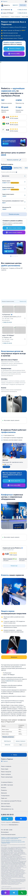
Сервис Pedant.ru (5, 16)
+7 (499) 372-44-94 (22, 9)
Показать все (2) (23, 301)
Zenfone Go (7, 744)
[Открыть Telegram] (7, 819)
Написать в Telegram (15, 48)
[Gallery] (14, 515)
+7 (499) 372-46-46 (22, 13)
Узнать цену (23, 5)
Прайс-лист (4, 798)
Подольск (5, 1)
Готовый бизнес (5, 795)
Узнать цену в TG (15, 480)
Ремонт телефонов (15, 16)
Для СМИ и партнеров (7, 785)
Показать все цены (14, 214)
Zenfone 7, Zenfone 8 (20, 741)
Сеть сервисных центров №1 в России (11, 801)
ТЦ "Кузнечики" (6, 9)
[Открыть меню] (26, 1)
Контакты (3, 787)
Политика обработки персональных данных (11, 840)
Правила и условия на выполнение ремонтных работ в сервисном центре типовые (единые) (13, 838)
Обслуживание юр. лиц (7, 809)
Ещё (21, 744)
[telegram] (14, 892)
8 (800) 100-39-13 (7, 815)
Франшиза (4, 793)
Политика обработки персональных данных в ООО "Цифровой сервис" (13, 843)
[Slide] (10, 256)
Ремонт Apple (4, 769)
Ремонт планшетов (6, 771)
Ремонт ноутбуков (6, 774)
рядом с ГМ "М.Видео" (8, 13)
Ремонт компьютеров (6, 777)
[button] (14, 172)
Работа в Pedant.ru (6, 806)
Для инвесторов (5, 803)
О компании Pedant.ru (7, 782)
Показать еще (14, 565)
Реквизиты (4, 790)
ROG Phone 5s (7, 168)
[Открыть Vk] (21, 819)
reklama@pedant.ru (13, 824)
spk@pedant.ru (15, 822)
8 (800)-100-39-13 (9, 681)
